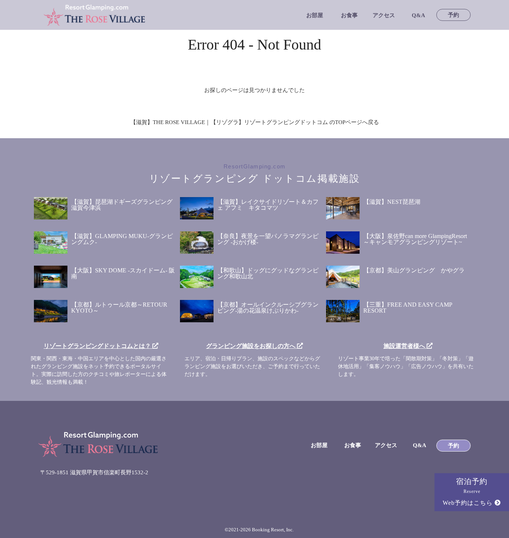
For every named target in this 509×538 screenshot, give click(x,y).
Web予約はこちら (468, 503)
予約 (453, 15)
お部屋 (314, 15)
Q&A (418, 15)
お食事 (349, 15)
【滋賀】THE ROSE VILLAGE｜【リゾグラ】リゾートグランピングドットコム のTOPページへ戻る (254, 122)
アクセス (384, 15)
